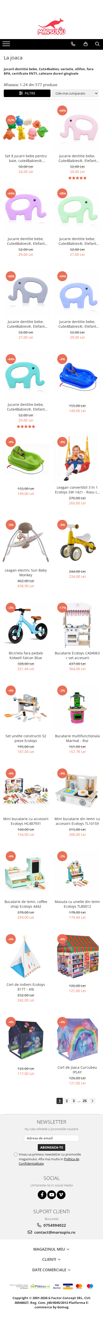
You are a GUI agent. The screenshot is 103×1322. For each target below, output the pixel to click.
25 (85, 1100)
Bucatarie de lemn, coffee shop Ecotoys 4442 (25, 904)
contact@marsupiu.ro (54, 1232)
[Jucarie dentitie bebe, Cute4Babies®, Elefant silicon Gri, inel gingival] (25, 293)
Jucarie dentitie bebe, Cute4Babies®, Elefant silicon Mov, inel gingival (25, 241)
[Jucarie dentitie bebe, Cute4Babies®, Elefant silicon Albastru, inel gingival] (77, 293)
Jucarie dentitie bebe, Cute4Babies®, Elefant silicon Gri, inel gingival (25, 324)
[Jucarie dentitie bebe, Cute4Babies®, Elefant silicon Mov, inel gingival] (25, 211)
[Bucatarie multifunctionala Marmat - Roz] (77, 708)
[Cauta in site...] (97, 44)
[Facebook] (42, 1194)
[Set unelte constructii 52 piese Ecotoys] (25, 708)
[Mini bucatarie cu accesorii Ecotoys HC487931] (25, 791)
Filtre (29, 93)
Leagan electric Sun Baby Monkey (26, 572)
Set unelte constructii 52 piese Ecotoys (26, 738)
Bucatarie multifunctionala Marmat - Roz (77, 738)
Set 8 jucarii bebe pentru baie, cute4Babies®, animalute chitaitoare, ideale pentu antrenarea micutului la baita (26, 158)
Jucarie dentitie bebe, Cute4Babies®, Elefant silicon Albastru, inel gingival (77, 324)
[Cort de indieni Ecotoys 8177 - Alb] (25, 956)
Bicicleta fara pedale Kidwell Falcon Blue (26, 655)
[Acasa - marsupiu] (51, 26)
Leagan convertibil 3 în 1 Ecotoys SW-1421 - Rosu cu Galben (77, 489)
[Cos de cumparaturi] (85, 44)
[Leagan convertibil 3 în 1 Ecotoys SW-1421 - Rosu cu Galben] (77, 459)
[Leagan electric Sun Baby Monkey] (25, 542)
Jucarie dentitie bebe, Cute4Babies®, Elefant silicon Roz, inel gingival (77, 158)
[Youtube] (51, 1194)
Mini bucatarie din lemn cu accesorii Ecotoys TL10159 (77, 821)
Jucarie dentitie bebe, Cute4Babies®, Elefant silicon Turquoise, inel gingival (26, 407)
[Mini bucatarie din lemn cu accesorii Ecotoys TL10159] (77, 791)
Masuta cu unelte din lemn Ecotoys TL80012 (77, 904)
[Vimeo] (61, 1194)
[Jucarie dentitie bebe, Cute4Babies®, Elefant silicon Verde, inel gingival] (77, 211)
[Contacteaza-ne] (73, 44)
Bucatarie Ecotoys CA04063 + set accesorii (77, 655)
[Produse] (6, 45)
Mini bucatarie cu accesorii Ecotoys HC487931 (25, 821)
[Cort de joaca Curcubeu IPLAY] (77, 1039)
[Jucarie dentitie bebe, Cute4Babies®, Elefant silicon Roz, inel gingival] (77, 128)
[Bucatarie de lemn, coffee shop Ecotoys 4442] (25, 873)
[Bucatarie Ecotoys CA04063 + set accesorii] (77, 625)
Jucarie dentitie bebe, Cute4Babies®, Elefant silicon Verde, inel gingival (77, 241)
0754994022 (54, 1225)
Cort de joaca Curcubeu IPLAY (77, 1069)
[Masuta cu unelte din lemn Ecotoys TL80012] (77, 873)
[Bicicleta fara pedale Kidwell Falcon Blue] (25, 625)
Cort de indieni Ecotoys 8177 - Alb (25, 987)
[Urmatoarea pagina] (92, 1101)
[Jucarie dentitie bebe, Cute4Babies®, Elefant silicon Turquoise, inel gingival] (25, 376)
